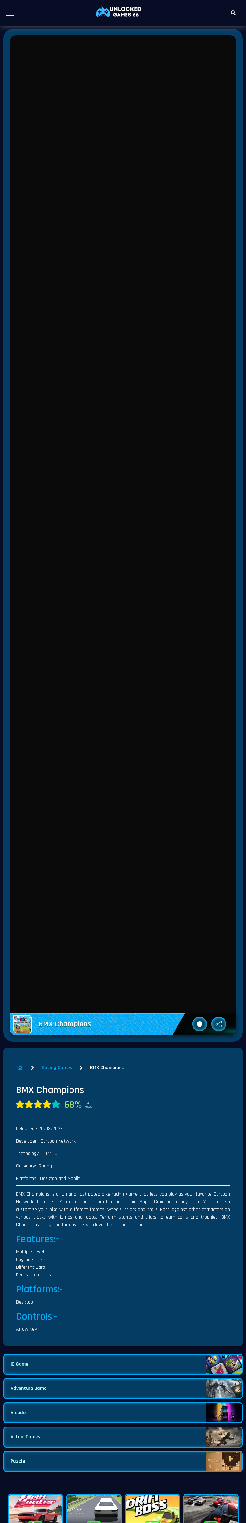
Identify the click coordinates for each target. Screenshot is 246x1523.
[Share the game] (219, 1024)
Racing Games (57, 1067)
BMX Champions (107, 1067)
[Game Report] (200, 1024)
